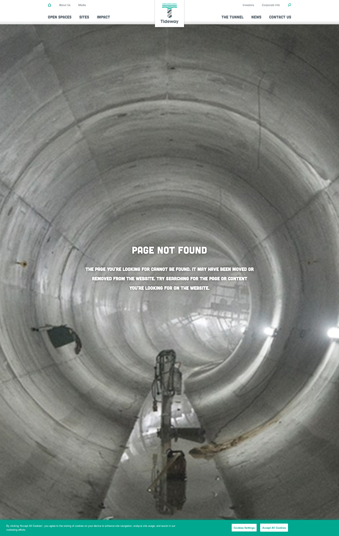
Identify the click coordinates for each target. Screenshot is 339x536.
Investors (248, 5)
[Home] (49, 5)
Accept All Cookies (274, 528)
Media (82, 5)
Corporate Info (271, 5)
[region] (169, 528)
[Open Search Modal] (289, 5)
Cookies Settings (244, 528)
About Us (64, 5)
